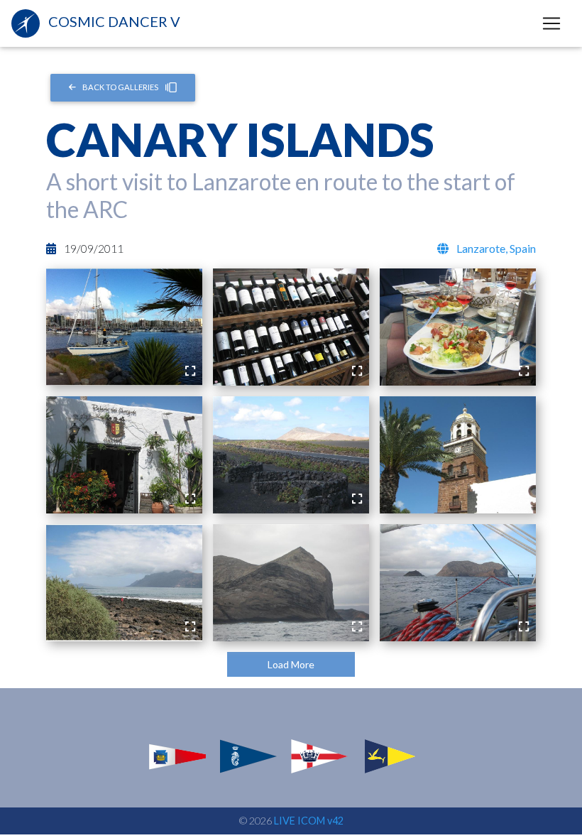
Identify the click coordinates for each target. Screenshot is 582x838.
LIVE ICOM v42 (309, 821)
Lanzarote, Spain (495, 248)
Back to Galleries (120, 87)
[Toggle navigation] (551, 23)
